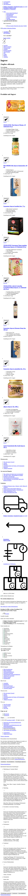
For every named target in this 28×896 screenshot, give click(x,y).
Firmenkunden (6, 678)
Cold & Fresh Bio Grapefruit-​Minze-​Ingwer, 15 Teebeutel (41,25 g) (14, 287)
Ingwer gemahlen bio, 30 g (14, 369)
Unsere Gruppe (6, 705)
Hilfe (4, 11)
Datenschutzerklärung (20, 759)
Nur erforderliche (10, 761)
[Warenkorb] (15, 42)
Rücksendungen (10, 14)
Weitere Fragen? (7, 677)
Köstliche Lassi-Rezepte (8, 476)
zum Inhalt (5, 3)
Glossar (5, 463)
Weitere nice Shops (7, 734)
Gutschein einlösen (7, 688)
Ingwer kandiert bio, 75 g (14, 206)
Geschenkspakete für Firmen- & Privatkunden (13, 465)
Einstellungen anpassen (20, 761)
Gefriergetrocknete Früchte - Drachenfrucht (13, 489)
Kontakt (8, 18)
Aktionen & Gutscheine (8, 675)
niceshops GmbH (11, 720)
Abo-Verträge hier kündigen (9, 730)
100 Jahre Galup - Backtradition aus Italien (13, 475)
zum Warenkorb (7, 4)
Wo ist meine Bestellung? (12, 13)
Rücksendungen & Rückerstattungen (11, 674)
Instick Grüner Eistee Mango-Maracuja (12, 488)
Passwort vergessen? (8, 685)
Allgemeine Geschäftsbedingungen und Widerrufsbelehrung (12, 725)
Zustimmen (3, 761)
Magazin (5, 464)
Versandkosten (9, 15)
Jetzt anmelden (6, 33)
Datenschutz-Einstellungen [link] (9, 729)
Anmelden (5, 683)
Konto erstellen (6, 38)
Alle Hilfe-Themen (10, 19)
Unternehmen (6, 732)
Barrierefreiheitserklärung (9, 727)
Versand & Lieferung (8, 673)
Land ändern (12, 717)
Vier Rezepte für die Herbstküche (11, 477)
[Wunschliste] (4, 40)
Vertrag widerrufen (5, 736)
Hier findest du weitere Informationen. (9, 606)
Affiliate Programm (7, 468)
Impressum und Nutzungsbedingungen (12, 722)
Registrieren (6, 684)
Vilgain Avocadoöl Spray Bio (10, 492)
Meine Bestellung (7, 670)
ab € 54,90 (15, 6)
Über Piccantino (7, 704)
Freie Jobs (5, 708)
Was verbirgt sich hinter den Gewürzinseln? (13, 474)
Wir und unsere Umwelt (8, 462)
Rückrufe (5, 467)
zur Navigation (6, 1)
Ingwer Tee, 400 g (10, 406)
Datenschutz (6, 723)
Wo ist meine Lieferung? (9, 687)
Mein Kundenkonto (7, 669)
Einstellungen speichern (6, 893)
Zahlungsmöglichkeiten (11, 16)
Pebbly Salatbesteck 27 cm (9, 491)
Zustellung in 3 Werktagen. (9, 9)
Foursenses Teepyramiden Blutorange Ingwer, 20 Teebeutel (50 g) (15, 246)
